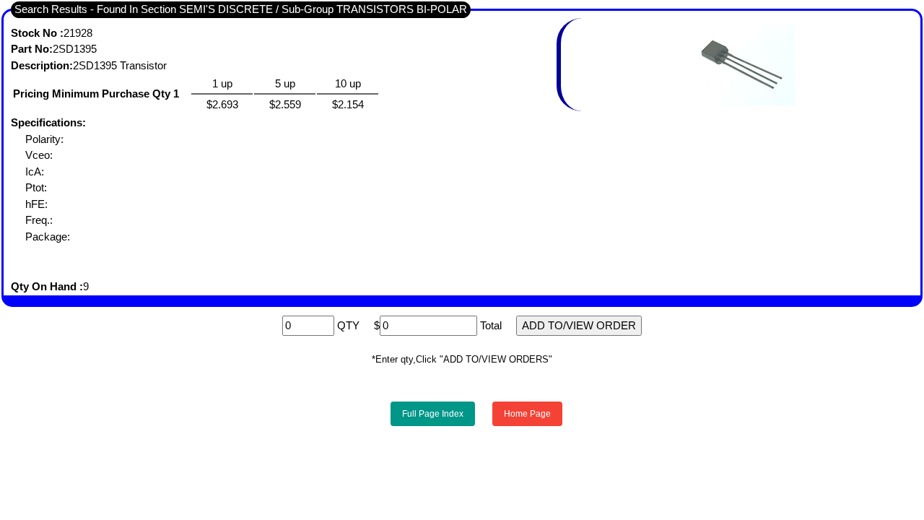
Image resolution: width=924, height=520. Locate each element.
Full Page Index (432, 414)
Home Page (527, 414)
